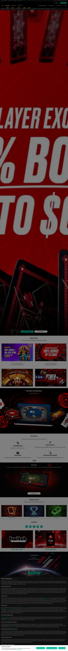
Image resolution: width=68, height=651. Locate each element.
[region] (34, 648)
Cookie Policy (19, 649)
